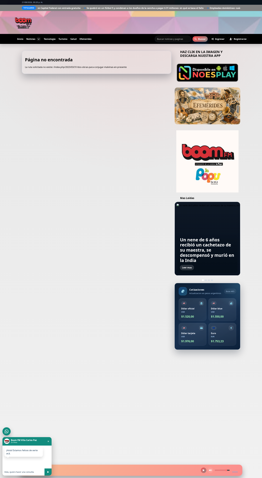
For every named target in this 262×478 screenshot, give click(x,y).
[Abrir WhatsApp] (6, 431)
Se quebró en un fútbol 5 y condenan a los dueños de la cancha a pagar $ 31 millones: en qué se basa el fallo (115, 8)
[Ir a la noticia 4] (212, 280)
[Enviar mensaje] (48, 472)
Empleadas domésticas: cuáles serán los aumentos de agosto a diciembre (205, 252)
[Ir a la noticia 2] (206, 280)
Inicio (20, 38)
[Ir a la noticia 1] (203, 280)
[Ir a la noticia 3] (209, 280)
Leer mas (187, 267)
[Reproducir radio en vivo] (203, 470)
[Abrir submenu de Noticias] (38, 39)
